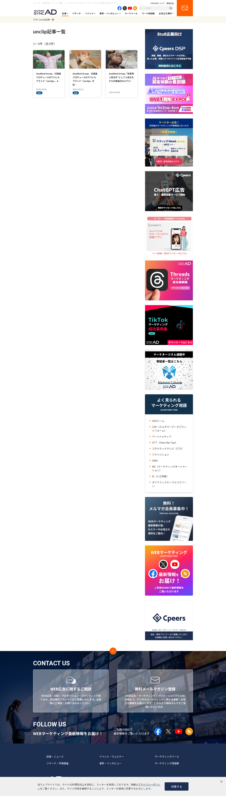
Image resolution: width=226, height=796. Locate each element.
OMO (155, 460)
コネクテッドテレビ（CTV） (168, 448)
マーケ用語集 (148, 13)
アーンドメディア (161, 436)
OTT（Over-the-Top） (165, 442)
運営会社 (170, 3)
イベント (89, 13)
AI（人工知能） (160, 476)
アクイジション (160, 454)
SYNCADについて (158, 3)
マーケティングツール (167, 756)
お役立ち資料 (165, 13)
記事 (64, 13)
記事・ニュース (54, 756)
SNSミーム (158, 421)
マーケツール (131, 13)
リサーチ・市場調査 (57, 763)
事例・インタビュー (109, 13)
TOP (35, 19)
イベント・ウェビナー (111, 756)
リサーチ (76, 13)
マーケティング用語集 (167, 763)
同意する (176, 786)
